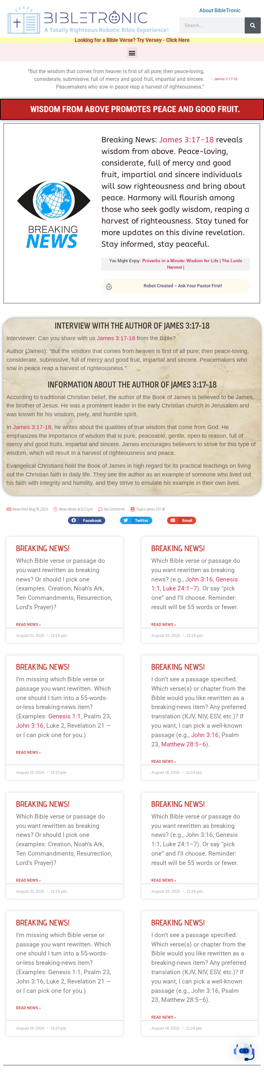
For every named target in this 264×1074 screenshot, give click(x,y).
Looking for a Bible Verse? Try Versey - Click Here (132, 40)
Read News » (28, 624)
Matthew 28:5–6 (183, 744)
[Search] (253, 25)
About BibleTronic (219, 10)
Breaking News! (43, 548)
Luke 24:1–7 (180, 588)
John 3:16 (199, 579)
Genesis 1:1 (64, 716)
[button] (132, 52)
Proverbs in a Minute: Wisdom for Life (180, 260)
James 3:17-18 (225, 79)
